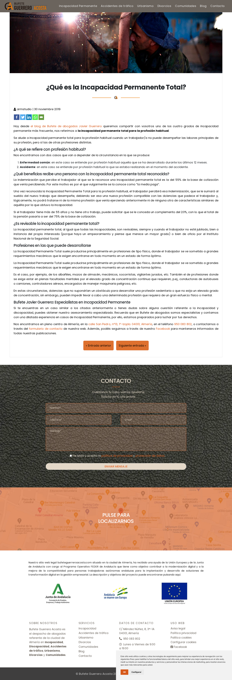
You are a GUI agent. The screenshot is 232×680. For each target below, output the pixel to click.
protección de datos (150, 456)
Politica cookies (181, 637)
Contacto (217, 6)
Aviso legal (178, 628)
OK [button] (124, 672)
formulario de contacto (45, 329)
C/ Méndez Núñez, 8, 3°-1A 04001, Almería (136, 631)
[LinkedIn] (29, 117)
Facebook (163, 329)
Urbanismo (145, 6)
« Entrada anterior (98, 345)
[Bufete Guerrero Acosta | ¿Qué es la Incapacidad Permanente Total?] (26, 6)
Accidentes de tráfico (117, 6)
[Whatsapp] (35, 117)
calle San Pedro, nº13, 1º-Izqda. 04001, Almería (120, 324)
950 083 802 (183, 324)
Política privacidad (183, 633)
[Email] (41, 117)
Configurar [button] (136, 672)
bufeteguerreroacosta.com (74, 562)
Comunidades (185, 6)
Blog (203, 6)
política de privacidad (116, 456)
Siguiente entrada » (132, 345)
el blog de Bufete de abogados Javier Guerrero (66, 126)
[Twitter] (23, 117)
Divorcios (164, 6)
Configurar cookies (183, 642)
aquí (178, 574)
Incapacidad (87, 628)
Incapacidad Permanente (78, 6)
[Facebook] (16, 117)
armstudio (25, 109)
